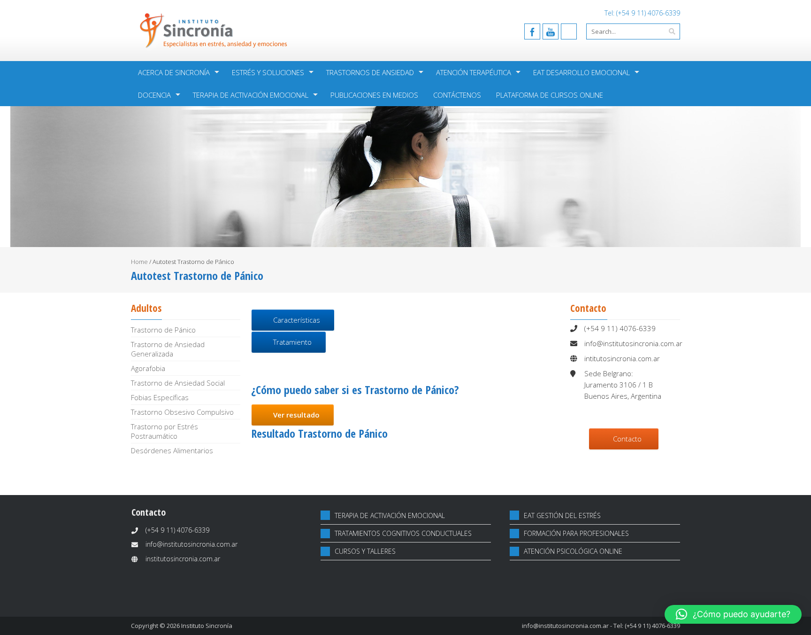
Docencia (154, 95)
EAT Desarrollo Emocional (581, 72)
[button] (733, 614)
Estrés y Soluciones (268, 72)
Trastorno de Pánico (163, 329)
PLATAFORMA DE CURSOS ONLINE (549, 95)
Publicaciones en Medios (374, 95)
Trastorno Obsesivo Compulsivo (182, 412)
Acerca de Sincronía (174, 72)
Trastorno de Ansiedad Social (178, 382)
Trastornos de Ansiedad (370, 72)
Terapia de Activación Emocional (250, 95)
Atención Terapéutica (473, 72)
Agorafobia (148, 368)
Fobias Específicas (160, 397)
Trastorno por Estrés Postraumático (164, 431)
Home (139, 261)
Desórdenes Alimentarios (172, 450)
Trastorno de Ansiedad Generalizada (168, 349)
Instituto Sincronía (206, 625)
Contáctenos (457, 95)
